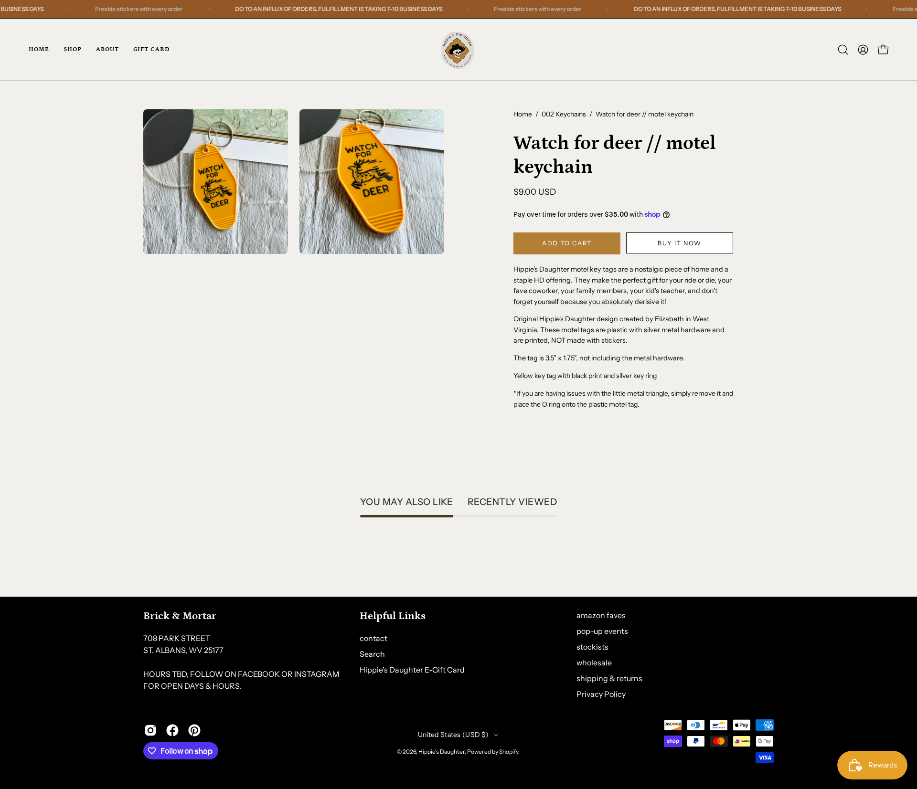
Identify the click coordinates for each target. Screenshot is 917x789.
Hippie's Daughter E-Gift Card (412, 669)
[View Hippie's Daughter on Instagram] (150, 730)
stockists (592, 647)
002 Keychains (564, 114)
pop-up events (602, 631)
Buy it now (680, 243)
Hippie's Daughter (441, 751)
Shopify (508, 751)
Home (522, 114)
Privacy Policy (601, 694)
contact (373, 637)
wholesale (594, 662)
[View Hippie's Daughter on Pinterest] (194, 730)
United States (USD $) (453, 734)
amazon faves (601, 615)
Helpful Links (393, 616)
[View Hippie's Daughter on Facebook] (172, 730)
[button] (843, 50)
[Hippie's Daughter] (458, 50)
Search (372, 653)
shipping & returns (609, 678)
